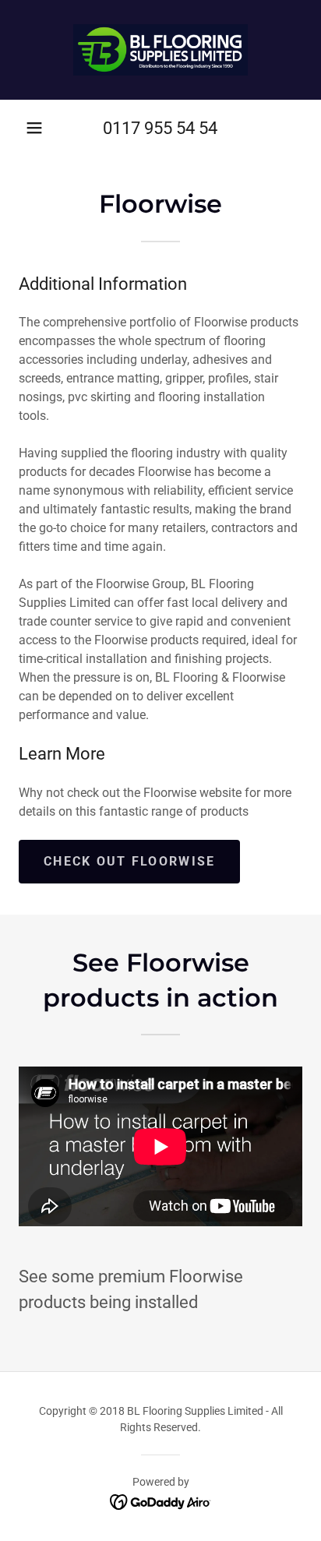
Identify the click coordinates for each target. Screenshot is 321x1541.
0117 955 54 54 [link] (160, 128)
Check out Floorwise (129, 861)
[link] (160, 50)
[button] (34, 127)
